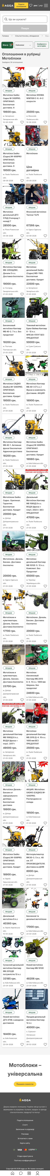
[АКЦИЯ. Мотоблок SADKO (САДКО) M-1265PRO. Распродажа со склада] (36, 771)
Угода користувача (25, 1156)
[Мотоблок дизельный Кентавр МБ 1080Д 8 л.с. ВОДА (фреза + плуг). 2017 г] (13, 713)
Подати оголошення (21, 5)
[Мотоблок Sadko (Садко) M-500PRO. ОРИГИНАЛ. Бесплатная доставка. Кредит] (13, 836)
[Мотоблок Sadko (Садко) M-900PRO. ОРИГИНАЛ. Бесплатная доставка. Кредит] (36, 424)
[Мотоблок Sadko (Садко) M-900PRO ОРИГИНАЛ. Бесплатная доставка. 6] (13, 135)
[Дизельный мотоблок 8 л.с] (13, 898)
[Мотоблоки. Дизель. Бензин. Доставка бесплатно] (13, 541)
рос (35, 5)
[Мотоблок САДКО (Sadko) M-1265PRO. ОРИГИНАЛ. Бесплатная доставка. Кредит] (13, 366)
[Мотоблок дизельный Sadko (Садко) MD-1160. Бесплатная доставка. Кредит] (36, 249)
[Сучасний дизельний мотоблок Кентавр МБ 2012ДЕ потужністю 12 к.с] (13, 947)
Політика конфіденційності (25, 1160)
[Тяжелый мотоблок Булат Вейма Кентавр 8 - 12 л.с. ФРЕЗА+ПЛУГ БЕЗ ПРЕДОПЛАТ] (36, 307)
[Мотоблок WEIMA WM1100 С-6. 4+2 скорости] (36, 77)
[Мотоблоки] (36, 135)
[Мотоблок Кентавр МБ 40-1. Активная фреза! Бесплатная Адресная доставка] (13, 424)
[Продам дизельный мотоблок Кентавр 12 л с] (36, 999)
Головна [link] (5, 36)
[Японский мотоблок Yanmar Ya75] (36, 194)
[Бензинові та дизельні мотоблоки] (36, 898)
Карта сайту (25, 1143)
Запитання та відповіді (25, 1129)
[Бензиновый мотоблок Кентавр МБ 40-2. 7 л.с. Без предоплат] (13, 307)
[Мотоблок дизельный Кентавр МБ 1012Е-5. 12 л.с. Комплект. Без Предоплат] (36, 541)
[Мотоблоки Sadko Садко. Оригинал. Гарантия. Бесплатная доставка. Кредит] (13, 479)
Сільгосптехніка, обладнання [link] (27, 36)
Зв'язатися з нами (25, 1138)
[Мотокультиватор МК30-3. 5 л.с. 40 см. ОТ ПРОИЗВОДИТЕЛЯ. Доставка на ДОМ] (36, 836)
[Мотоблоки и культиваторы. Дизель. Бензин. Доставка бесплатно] (13, 599)
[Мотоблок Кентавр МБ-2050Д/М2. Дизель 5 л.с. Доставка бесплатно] (13, 249)
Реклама (25, 1134)
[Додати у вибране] (22, 122)
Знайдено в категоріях (41, 45)
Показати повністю (25, 1084)
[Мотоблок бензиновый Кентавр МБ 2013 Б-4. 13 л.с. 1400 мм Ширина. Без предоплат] (36, 655)
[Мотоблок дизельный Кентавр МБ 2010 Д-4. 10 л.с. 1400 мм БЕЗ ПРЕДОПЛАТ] (36, 713)
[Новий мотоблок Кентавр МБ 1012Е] (36, 947)
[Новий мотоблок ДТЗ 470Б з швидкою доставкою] (13, 999)
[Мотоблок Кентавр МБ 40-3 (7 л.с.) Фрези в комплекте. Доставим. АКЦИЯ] (36, 366)
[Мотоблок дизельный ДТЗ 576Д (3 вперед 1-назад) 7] (13, 194)
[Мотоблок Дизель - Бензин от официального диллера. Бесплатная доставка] (13, 771)
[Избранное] (30, 5)
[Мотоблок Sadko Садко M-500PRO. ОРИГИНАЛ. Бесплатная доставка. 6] (13, 77)
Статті (25, 1125)
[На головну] (7, 5)
